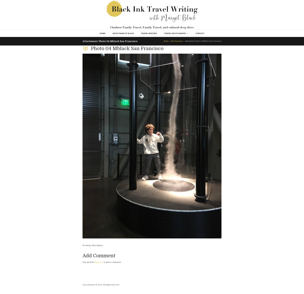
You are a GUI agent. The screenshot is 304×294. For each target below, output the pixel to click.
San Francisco (177, 41)
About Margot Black (123, 33)
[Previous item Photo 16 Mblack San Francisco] (117, 146)
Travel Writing (149, 33)
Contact (199, 33)
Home (102, 33)
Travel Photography (175, 33)
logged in (99, 262)
